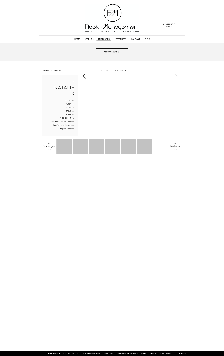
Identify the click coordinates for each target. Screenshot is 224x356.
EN (170, 27)
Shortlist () (169, 24)
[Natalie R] (64, 146)
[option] (64, 146)
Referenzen (120, 39)
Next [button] (176, 76)
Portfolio (103, 71)
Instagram (120, 71)
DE (166, 27)
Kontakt (135, 39)
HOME (77, 39)
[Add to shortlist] (73, 81)
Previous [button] (84, 76)
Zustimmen (182, 353)
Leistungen (104, 39)
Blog (147, 39)
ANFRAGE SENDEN (112, 52)
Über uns (89, 39)
